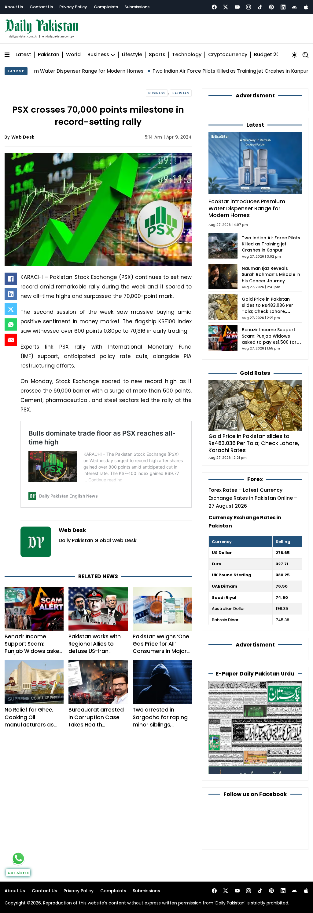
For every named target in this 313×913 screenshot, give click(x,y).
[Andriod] (294, 7)
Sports (157, 55)
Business (98, 55)
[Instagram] (248, 7)
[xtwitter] (225, 7)
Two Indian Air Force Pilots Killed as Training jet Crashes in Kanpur (201, 70)
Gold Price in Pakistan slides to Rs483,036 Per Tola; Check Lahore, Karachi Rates (267, 308)
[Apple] (306, 7)
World (73, 55)
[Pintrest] (271, 7)
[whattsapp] (18, 858)
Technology (186, 55)
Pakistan (48, 55)
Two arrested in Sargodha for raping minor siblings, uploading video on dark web (160, 724)
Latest (23, 55)
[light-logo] (43, 29)
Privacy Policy (73, 7)
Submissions (136, 7)
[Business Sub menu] (112, 55)
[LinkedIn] (11, 294)
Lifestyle (132, 55)
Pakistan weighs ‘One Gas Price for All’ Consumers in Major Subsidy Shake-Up (161, 647)
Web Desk (23, 137)
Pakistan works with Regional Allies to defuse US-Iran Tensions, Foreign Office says (94, 651)
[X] (11, 309)
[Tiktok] (260, 7)
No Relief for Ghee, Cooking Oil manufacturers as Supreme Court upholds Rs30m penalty (29, 728)
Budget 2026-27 (274, 55)
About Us (14, 7)
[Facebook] (214, 7)
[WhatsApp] (11, 324)
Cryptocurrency (227, 55)
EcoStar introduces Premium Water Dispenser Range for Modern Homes (246, 208)
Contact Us (41, 7)
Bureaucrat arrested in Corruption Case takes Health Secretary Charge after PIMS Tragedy (96, 724)
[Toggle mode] (294, 55)
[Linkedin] (283, 7)
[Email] (11, 340)
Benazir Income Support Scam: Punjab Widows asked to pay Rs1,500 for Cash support (34, 651)
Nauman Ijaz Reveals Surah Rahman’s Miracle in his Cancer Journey (271, 274)
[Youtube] (237, 7)
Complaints (106, 7)
